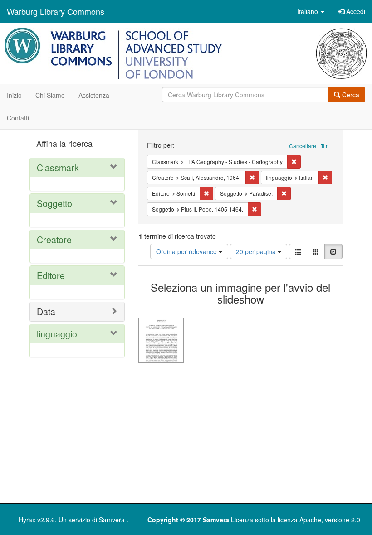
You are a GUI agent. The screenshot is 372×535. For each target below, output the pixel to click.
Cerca (349, 94)
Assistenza (93, 95)
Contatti (18, 117)
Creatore (54, 239)
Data (46, 311)
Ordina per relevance (187, 251)
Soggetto (54, 203)
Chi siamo (50, 95)
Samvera (112, 519)
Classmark (58, 167)
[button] (310, 11)
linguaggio (57, 333)
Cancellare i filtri (309, 145)
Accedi (354, 11)
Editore (51, 275)
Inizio (14, 95)
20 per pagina (257, 251)
